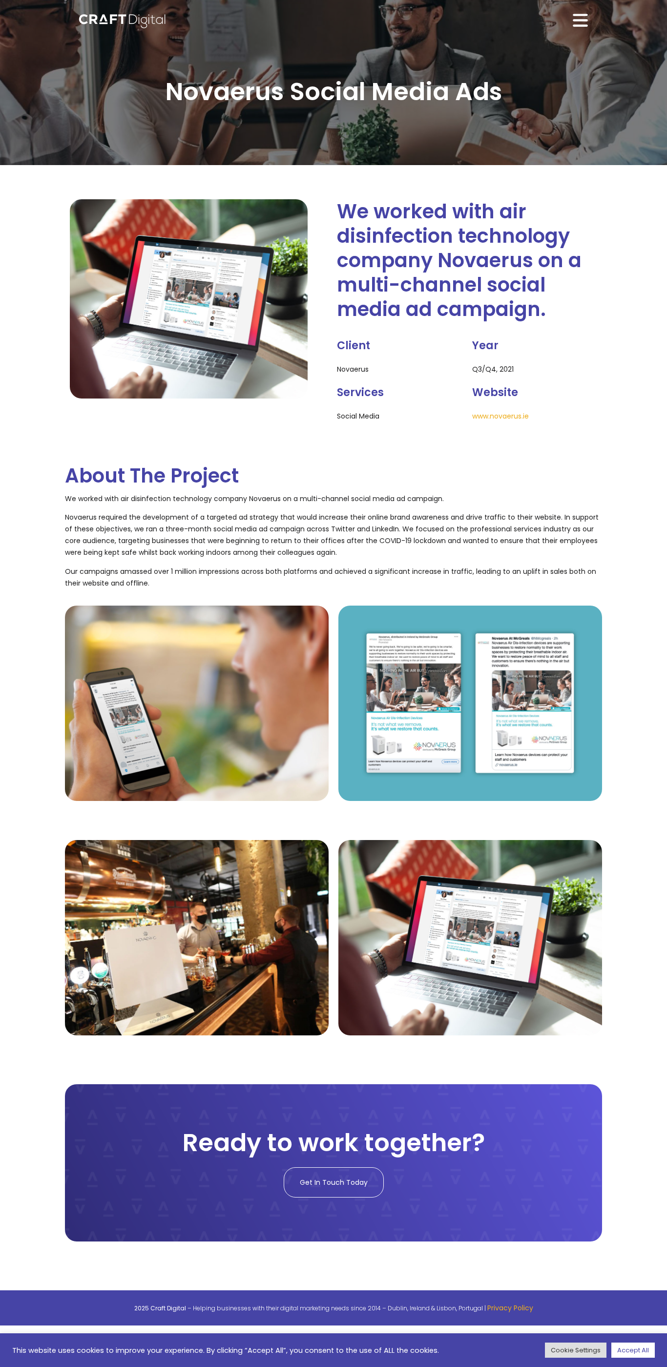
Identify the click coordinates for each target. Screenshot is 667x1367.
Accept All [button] (633, 1350)
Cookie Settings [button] (576, 1350)
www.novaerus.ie (500, 416)
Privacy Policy (510, 1308)
